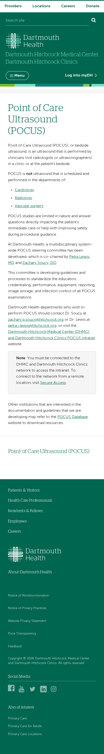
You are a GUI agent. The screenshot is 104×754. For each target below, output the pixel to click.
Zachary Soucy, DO (39, 263)
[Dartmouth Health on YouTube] (23, 692)
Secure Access (53, 383)
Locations (41, 6)
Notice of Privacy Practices (27, 608)
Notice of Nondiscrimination (28, 595)
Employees (17, 521)
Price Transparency (22, 633)
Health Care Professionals (30, 500)
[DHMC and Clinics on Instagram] (55, 692)
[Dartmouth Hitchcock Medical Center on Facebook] (12, 692)
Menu (19, 76)
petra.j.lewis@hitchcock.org (32, 326)
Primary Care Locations (25, 734)
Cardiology (24, 190)
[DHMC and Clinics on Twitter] (33, 692)
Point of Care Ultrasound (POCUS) (48, 451)
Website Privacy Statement (27, 621)
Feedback (15, 646)
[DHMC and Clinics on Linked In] (44, 692)
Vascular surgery (29, 206)
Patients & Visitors (24, 490)
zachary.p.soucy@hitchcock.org (36, 320)
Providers (13, 6)
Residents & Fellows (25, 511)
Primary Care (17, 718)
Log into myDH (79, 75)
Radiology (23, 198)
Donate (92, 6)
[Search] (93, 21)
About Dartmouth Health (30, 572)
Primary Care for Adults (25, 726)
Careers (68, 6)
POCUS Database (72, 417)
